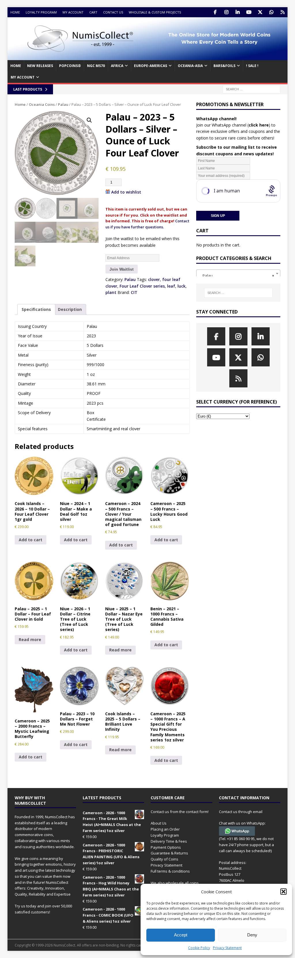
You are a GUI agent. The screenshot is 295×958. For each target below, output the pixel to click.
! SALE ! (252, 65)
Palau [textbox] (236, 275)
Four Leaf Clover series (142, 286)
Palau (63, 104)
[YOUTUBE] (249, 12)
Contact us (113, 12)
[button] (283, 891)
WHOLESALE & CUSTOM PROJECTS (155, 12)
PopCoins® (70, 65)
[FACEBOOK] (215, 12)
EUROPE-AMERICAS (150, 65)
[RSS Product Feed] (282, 12)
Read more (30, 639)
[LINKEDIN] (237, 12)
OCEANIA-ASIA (190, 65)
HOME (15, 65)
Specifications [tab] (36, 309)
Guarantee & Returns (169, 853)
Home (15, 12)
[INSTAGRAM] (226, 12)
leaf (171, 286)
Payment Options (166, 847)
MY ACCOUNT (23, 77)
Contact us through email (240, 811)
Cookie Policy (199, 947)
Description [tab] (70, 309)
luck (181, 286)
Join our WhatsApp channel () (233, 125)
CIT (134, 292)
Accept (180, 934)
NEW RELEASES (40, 65)
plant (110, 292)
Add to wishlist (126, 192)
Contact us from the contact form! (180, 811)
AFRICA (117, 65)
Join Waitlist (121, 269)
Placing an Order (165, 829)
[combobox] (238, 273)
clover (154, 279)
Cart (93, 12)
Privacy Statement (227, 947)
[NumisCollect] (147, 57)
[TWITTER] (260, 12)
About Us (159, 823)
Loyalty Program (41, 12)
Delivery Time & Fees (169, 841)
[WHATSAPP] (271, 12)
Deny (252, 934)
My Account (73, 12)
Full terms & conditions (170, 871)
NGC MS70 (96, 65)
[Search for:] (251, 88)
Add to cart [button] (30, 539)
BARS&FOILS (224, 65)
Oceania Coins (42, 104)
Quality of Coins (164, 859)
